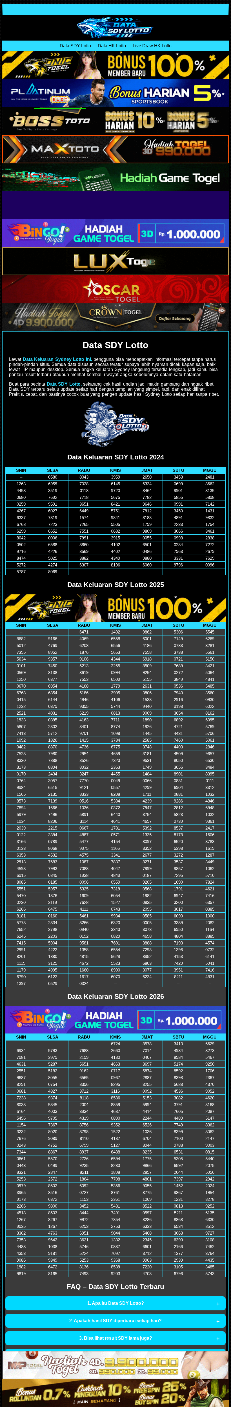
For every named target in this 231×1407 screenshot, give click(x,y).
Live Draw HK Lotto (152, 45)
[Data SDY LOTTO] (115, 424)
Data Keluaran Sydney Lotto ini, (57, 359)
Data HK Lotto (112, 45)
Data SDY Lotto (75, 45)
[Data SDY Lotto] (115, 27)
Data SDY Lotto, (64, 384)
